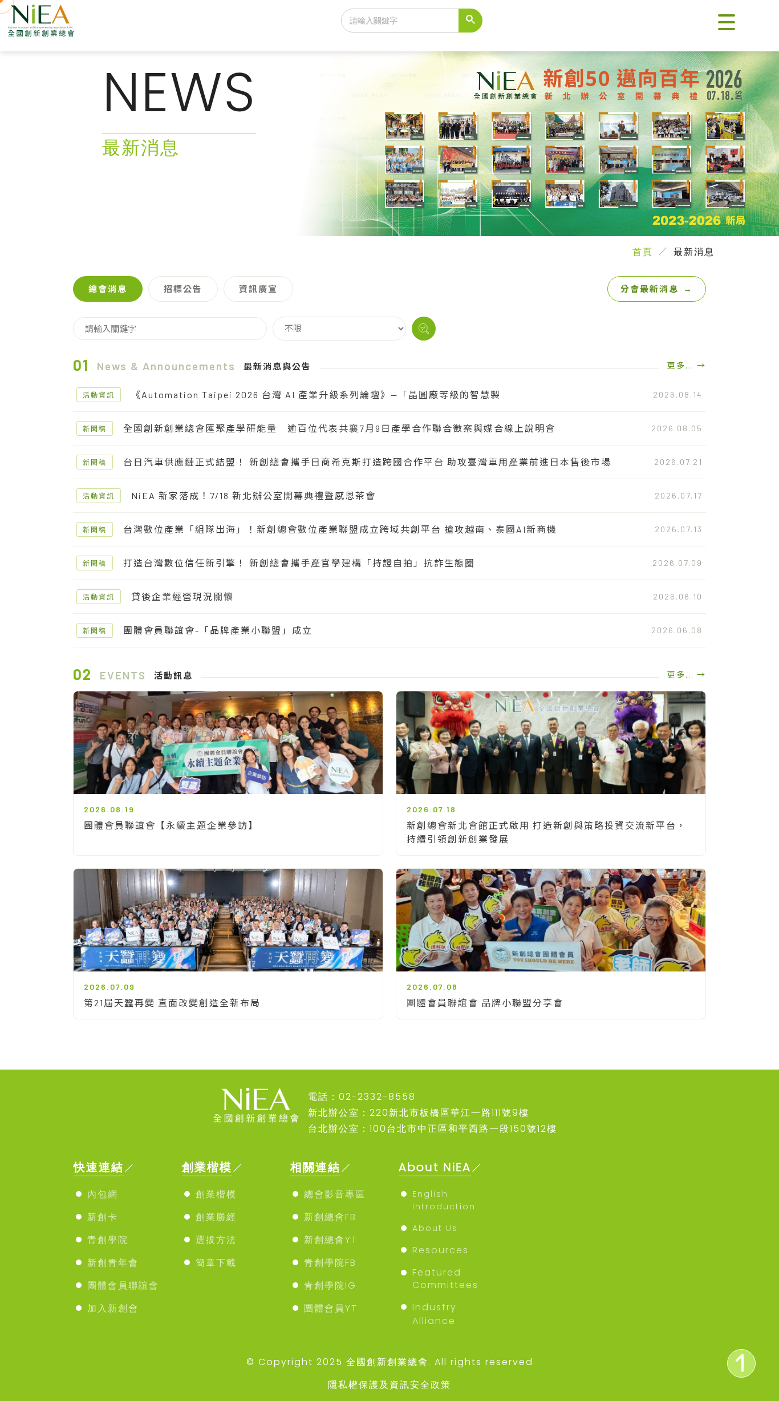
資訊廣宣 (258, 289)
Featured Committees (445, 1278)
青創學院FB (330, 1262)
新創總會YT (331, 1239)
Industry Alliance (434, 1314)
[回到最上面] (741, 1363)
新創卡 (102, 1217)
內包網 (102, 1194)
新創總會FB (330, 1217)
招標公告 (183, 289)
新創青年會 (113, 1262)
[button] (726, 23)
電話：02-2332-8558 (362, 1096)
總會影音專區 (335, 1194)
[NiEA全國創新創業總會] (41, 21)
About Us (435, 1228)
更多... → (686, 365)
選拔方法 (216, 1239)
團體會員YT (331, 1308)
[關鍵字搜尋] (424, 329)
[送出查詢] (470, 21)
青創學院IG (330, 1285)
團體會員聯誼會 (123, 1285)
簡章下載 (216, 1262)
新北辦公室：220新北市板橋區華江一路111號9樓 (418, 1112)
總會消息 (107, 289)
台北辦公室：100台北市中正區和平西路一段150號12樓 (432, 1128)
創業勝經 (216, 1217)
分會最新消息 (656, 289)
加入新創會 (113, 1308)
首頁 (642, 251)
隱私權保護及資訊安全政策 (389, 1384)
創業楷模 (216, 1194)
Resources (440, 1250)
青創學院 (107, 1239)
